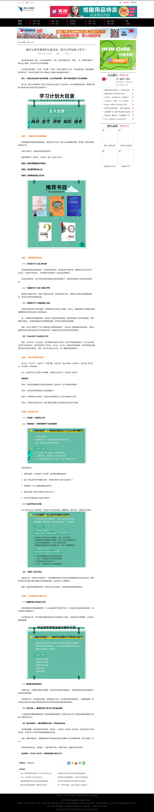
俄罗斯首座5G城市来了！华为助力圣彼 (116, 90)
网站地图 (94, 795)
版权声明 (87, 795)
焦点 (38, 21)
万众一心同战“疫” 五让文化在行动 (31, 777)
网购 (112, 21)
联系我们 (74, 795)
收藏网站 (126, 2)
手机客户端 (31, 2)
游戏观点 (73, 24)
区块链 (128, 24)
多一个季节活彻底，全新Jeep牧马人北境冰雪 (72, 785)
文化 (94, 21)
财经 (34, 24)
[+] (127, 85)
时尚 (90, 24)
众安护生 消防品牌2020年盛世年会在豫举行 (72, 781)
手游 (94, 24)
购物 (108, 21)
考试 (57, 24)
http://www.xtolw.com (78, 809)
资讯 (34, 21)
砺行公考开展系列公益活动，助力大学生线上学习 (36, 773)
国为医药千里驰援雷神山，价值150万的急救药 (73, 777)
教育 (52, 21)
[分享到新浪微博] (76, 763)
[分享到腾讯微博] (80, 763)
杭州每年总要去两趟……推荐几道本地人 (117, 108)
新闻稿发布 (30, 763)
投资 (112, 24)
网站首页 (60, 795)
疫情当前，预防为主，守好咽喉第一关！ (117, 115)
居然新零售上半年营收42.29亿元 (114, 94)
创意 (57, 21)
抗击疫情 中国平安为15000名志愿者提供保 (71, 773)
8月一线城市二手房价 (123, 79)
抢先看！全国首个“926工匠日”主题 (115, 104)
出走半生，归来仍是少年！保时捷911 (116, 97)
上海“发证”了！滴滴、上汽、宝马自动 (116, 101)
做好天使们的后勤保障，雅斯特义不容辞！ (34, 785)
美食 (90, 21)
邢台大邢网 (20, 2)
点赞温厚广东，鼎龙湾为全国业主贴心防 (117, 112)
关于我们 (67, 795)
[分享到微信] (83, 763)
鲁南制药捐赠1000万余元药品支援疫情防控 (34, 781)
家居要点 (73, 21)
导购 (38, 24)
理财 (108, 24)
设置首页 (134, 2)
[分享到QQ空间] (72, 763)
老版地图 (80, 795)
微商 (127, 21)
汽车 (52, 24)
